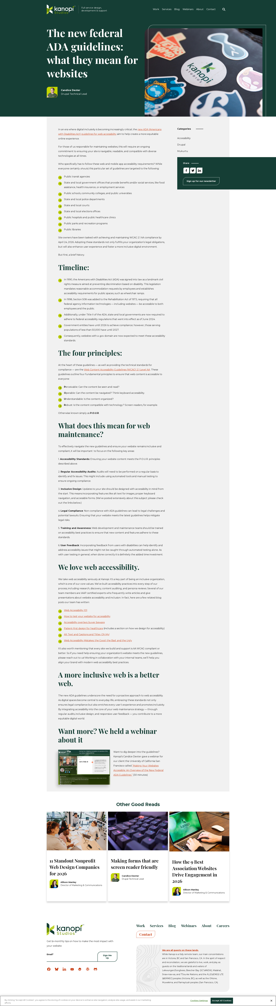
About (200, 9)
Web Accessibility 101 (75, 610)
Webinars (188, 9)
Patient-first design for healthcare (83, 628)
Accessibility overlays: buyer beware (84, 622)
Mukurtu (182, 151)
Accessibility (184, 139)
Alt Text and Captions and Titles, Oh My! (86, 634)
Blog (177, 9)
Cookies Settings (199, 1000)
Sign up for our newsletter (201, 181)
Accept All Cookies (221, 1000)
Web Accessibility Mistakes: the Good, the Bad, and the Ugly (98, 640)
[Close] (271, 1001)
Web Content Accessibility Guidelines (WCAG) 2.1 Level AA (117, 369)
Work (156, 9)
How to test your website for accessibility (87, 616)
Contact (211, 9)
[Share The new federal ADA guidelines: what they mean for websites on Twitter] (193, 170)
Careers (223, 925)
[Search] (224, 9)
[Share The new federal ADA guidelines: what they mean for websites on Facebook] (186, 170)
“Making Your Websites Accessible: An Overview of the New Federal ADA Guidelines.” (138, 770)
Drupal (181, 144)
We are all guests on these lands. (180, 950)
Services (166, 9)
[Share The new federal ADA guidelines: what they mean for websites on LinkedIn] (199, 170)
